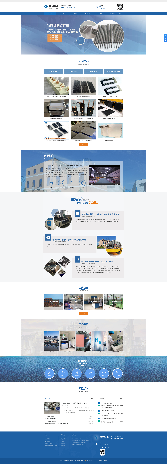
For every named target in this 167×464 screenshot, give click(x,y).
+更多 (92, 398)
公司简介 (63, 438)
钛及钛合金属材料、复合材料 (51, 445)
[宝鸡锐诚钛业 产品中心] (83, 62)
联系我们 (112, 13)
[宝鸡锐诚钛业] (59, 7)
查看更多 (83, 144)
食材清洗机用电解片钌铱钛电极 (110, 96)
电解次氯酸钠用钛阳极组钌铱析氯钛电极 (83, 118)
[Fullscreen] (119, 184)
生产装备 (99, 13)
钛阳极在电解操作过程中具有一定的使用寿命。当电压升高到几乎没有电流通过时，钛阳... (112, 406)
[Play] (90, 184)
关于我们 (62, 13)
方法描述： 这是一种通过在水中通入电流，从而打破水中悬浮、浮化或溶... (112, 414)
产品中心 (75, 13)
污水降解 (52, 351)
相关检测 (82, 187)
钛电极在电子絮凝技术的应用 (107, 410)
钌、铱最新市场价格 (49, 416)
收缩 (165, 38)
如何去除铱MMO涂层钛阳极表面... (109, 418)
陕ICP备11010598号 (79, 460)
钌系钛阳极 (53, 71)
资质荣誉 (72, 187)
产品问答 (102, 398)
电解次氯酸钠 (67, 351)
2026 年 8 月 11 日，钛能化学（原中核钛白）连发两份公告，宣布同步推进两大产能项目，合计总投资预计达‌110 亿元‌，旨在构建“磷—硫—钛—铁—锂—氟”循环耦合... (78, 410)
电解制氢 (99, 351)
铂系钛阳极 (93, 71)
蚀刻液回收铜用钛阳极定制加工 (110, 118)
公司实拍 (51, 187)
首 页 (50, 13)
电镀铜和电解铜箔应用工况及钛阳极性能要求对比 (56, 423)
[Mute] (117, 184)
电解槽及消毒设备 (113, 71)
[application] (104, 175)
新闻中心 (87, 13)
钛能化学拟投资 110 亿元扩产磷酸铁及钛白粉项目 (74, 403)
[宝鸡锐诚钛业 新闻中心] (83, 389)
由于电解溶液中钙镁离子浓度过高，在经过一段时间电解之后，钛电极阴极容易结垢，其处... (112, 422)
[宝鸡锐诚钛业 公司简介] (83, 156)
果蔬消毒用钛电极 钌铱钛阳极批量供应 (83, 96)
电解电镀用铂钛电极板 (110, 140)
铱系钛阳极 (73, 71)
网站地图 (117, 1)
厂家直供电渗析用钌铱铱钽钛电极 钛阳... (83, 140)
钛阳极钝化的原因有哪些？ (107, 403)
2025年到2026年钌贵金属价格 (52, 421)
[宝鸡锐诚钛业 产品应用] (83, 325)
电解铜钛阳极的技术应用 (50, 418)
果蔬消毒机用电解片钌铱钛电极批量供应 (56, 140)
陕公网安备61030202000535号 (91, 460)
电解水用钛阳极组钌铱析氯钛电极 (57, 118)
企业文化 (63, 439)
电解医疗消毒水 (115, 351)
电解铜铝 (83, 351)
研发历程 (61, 187)
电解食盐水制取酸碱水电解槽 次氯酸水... (56, 96)
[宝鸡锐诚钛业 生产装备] (83, 288)
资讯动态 (47, 398)
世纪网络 (106, 460)
